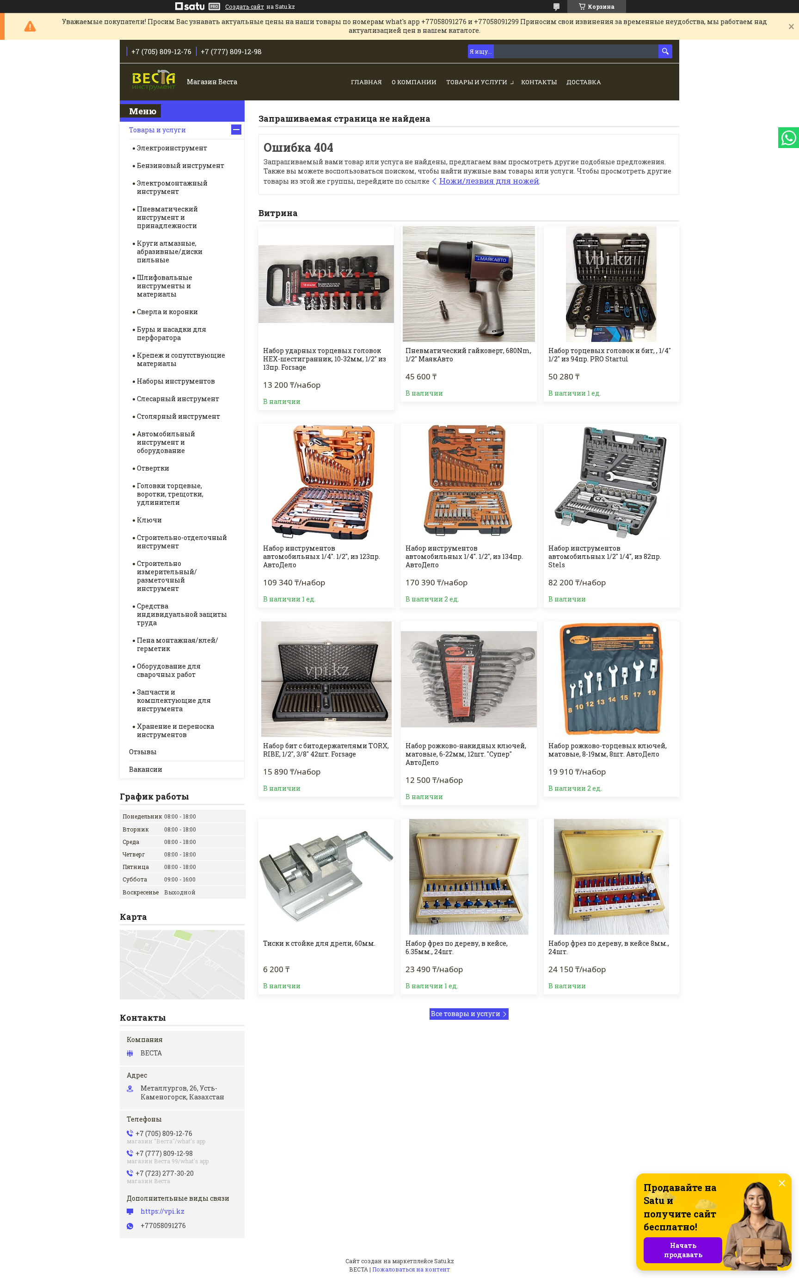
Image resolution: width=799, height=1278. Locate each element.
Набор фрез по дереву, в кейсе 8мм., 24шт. (608, 947)
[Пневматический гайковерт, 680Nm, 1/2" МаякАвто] (468, 284)
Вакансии (145, 769)
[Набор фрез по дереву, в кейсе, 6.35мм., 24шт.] (468, 877)
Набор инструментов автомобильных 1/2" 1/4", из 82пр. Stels (604, 556)
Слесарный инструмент (178, 398)
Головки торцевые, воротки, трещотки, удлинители (170, 494)
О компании (414, 82)
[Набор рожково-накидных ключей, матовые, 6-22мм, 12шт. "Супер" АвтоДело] (468, 679)
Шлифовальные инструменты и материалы (164, 285)
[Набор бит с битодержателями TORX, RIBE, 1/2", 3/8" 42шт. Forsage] (326, 679)
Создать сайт (244, 6)
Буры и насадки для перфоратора (171, 333)
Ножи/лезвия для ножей (489, 180)
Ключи (149, 519)
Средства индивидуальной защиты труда (182, 614)
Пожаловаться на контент (411, 1269)
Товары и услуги (476, 82)
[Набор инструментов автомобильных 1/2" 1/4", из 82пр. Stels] (611, 482)
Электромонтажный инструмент (172, 187)
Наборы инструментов (176, 381)
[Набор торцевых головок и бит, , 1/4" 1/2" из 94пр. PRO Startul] (611, 284)
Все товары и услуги (465, 1013)
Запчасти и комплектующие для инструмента (174, 700)
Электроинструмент (172, 147)
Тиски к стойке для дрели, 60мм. (319, 943)
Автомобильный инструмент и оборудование (166, 442)
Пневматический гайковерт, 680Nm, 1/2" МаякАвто (468, 355)
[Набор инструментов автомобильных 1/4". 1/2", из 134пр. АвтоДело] (468, 482)
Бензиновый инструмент (180, 165)
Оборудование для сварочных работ (169, 670)
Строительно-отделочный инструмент (182, 541)
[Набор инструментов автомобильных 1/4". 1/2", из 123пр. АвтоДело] (326, 482)
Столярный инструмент (178, 416)
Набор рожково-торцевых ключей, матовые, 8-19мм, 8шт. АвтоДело (607, 750)
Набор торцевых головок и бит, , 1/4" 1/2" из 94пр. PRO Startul (609, 355)
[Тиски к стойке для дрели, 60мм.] (326, 877)
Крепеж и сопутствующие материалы (181, 359)
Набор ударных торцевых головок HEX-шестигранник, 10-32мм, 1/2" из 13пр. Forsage (324, 359)
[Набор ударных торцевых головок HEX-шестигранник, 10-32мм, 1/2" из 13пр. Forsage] (326, 284)
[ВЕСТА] (155, 82)
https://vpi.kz (162, 1211)
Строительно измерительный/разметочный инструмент (167, 576)
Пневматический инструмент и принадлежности (167, 217)
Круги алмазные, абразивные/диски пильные (170, 251)
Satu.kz (444, 1261)
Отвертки (153, 468)
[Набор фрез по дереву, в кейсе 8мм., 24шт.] (611, 877)
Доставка (583, 82)
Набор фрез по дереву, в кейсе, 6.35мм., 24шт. (457, 947)
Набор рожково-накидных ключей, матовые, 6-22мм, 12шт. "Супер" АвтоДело (466, 754)
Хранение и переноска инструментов (175, 730)
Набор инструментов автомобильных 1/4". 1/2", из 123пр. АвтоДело (321, 556)
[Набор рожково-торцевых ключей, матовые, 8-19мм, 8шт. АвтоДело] (611, 679)
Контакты (539, 82)
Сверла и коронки (167, 311)
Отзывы (143, 751)
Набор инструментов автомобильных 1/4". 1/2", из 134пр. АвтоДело (464, 556)
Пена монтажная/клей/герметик (177, 644)
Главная (366, 82)
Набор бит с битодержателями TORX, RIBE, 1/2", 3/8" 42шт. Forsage (326, 750)
